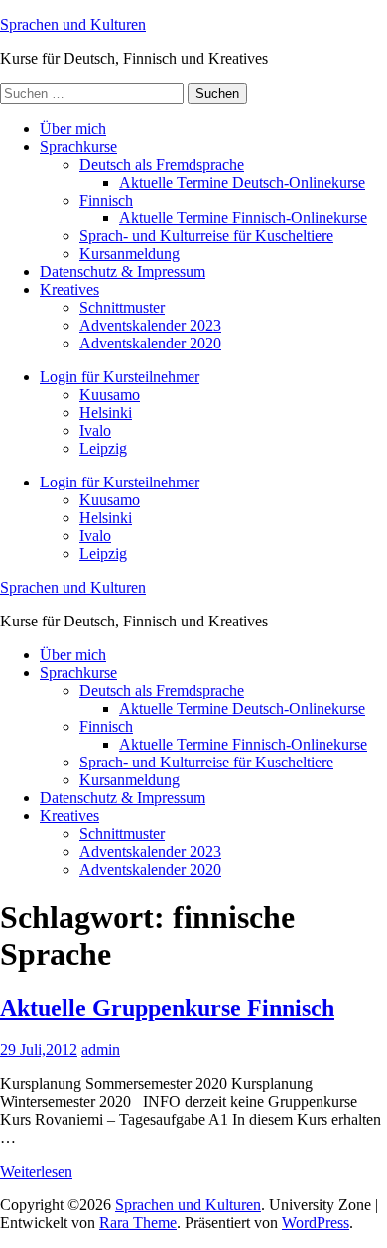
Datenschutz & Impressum (122, 271)
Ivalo (95, 430)
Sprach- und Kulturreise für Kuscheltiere (206, 235)
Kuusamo (109, 394)
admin (100, 1049)
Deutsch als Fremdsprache (161, 164)
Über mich (73, 128)
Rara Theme (138, 1222)
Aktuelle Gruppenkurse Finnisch (167, 1008)
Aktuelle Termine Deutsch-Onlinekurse (242, 182)
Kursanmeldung (129, 253)
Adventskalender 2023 (150, 325)
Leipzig (103, 448)
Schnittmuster (122, 307)
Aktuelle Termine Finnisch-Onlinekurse (243, 217)
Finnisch (106, 200)
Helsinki (105, 412)
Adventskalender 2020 (150, 343)
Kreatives (69, 289)
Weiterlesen (36, 1171)
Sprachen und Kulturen (73, 24)
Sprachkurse (78, 146)
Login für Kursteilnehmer (119, 376)
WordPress (315, 1222)
